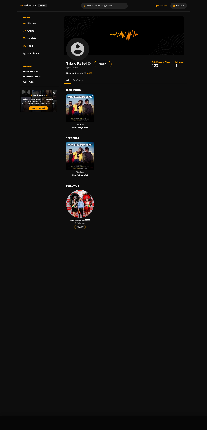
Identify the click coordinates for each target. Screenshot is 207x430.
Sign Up (158, 6)
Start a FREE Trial (38, 108)
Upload (180, 5)
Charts (30, 30)
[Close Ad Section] (54, 93)
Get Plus (42, 6)
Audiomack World (31, 71)
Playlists (31, 38)
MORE (89, 73)
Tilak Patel (80, 124)
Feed (30, 45)
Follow (102, 64)
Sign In (164, 6)
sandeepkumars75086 (80, 220)
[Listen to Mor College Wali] (80, 108)
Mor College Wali (80, 127)
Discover (32, 23)
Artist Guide (28, 82)
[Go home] (28, 5)
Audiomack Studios (31, 76)
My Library (33, 53)
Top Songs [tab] (78, 80)
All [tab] (67, 80)
